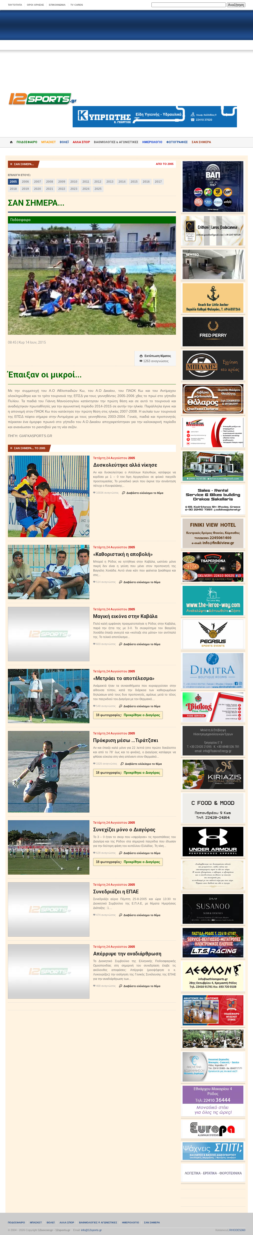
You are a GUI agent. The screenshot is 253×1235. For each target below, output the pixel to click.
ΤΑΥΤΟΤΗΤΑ (15, 4)
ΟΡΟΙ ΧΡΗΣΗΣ (35, 4)
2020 (37, 189)
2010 (73, 181)
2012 (97, 181)
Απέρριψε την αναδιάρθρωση (127, 954)
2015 (134, 181)
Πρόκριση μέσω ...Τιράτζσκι (125, 740)
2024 (86, 189)
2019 (25, 189)
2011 (86, 181)
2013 (109, 181)
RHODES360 (237, 1230)
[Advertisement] (126, 50)
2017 (158, 181)
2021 (49, 189)
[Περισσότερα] (48, 460)
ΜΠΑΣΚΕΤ (48, 142)
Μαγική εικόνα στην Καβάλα (125, 616)
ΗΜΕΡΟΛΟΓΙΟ (152, 142)
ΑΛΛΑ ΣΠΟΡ (81, 142)
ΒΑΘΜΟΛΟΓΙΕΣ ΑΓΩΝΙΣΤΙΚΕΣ (98, 1222)
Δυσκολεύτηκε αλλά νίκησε (125, 465)
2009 (61, 181)
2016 (146, 181)
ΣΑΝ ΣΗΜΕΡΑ (201, 142)
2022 (61, 189)
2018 (13, 189)
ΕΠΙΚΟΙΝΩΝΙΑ (57, 4)
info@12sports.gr (91, 1230)
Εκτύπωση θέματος (155, 356)
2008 (49, 181)
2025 (98, 189)
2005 (13, 181)
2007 (37, 181)
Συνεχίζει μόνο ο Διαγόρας (124, 830)
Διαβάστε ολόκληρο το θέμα (142, 493)
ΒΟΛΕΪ (64, 142)
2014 (122, 181)
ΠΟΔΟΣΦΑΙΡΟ (27, 142)
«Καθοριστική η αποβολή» (123, 554)
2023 (73, 189)
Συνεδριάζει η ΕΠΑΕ (116, 892)
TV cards (76, 4)
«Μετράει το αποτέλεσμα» (123, 678)
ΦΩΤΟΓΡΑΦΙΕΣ (177, 142)
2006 (25, 181)
